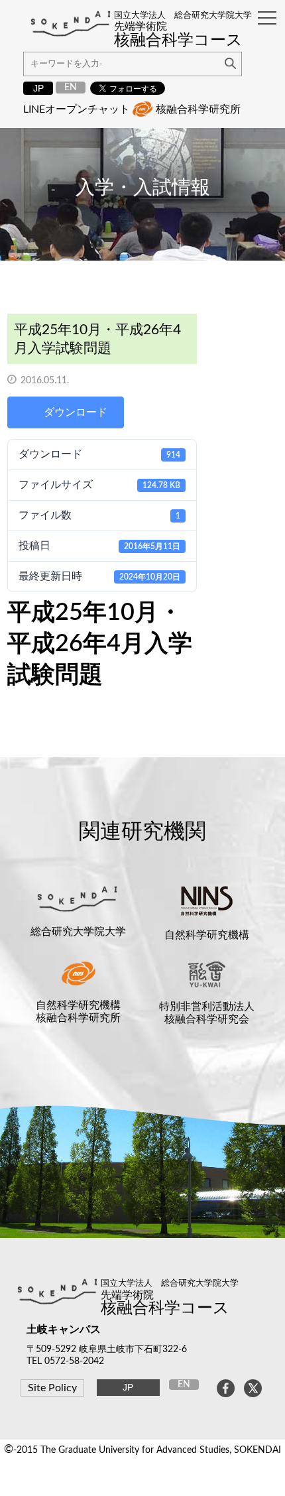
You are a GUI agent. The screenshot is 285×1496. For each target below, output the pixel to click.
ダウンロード (75, 412)
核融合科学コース (165, 1308)
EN (70, 87)
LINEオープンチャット (76, 109)
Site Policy (52, 1388)
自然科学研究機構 (206, 935)
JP (38, 88)
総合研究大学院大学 (78, 931)
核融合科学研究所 (198, 109)
